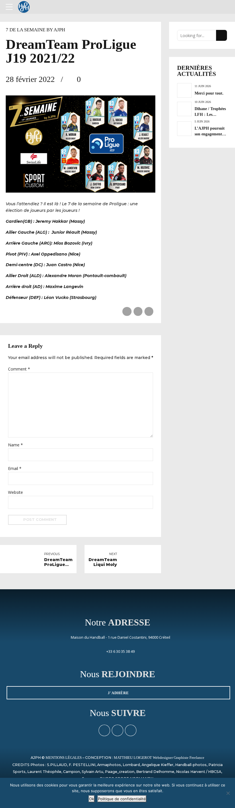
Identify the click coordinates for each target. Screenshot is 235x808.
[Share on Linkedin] (148, 311)
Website (15, 492)
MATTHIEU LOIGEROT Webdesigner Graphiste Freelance (159, 758)
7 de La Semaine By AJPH (35, 29)
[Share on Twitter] (138, 311)
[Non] (228, 793)
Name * (15, 445)
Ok (91, 799)
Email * (14, 468)
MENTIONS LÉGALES (64, 758)
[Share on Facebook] (126, 311)
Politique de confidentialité (122, 799)
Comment (19, 369)
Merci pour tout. (209, 93)
